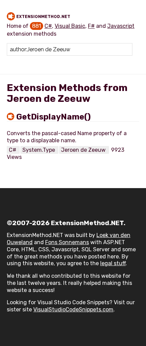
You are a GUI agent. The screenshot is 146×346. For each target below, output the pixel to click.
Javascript (120, 26)
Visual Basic (70, 26)
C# (48, 26)
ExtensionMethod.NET (43, 16)
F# (91, 26)
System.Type (39, 150)
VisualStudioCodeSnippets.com (73, 309)
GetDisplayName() (53, 117)
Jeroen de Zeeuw (84, 150)
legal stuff (113, 263)
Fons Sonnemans (67, 242)
